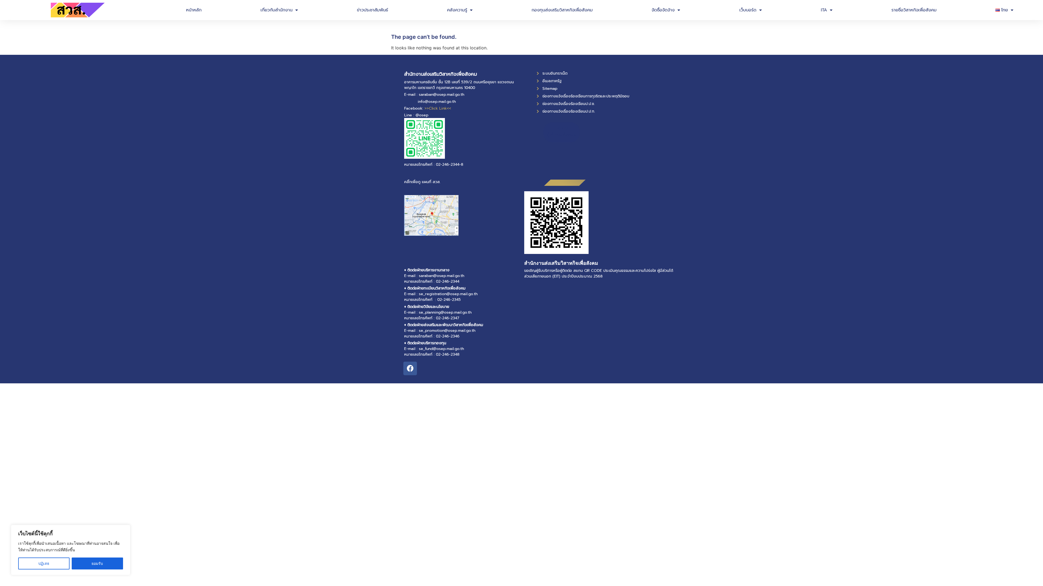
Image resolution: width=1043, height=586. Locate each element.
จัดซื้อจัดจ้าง (663, 10)
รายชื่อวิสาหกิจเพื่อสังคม (914, 10)
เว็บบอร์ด (747, 10)
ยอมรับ (97, 563)
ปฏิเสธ (43, 563)
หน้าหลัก (194, 10)
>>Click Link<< (438, 108)
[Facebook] (410, 368)
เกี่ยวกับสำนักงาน (276, 10)
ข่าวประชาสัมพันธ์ (372, 10)
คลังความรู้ (457, 10)
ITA (824, 10)
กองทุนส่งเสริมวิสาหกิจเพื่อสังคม (562, 10)
